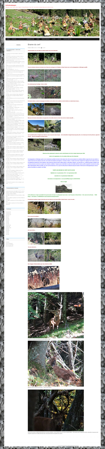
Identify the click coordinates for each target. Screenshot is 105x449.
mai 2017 (7, 217)
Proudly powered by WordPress (62, 445)
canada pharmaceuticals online (11, 191)
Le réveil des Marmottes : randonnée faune (13, 107)
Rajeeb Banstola (76, 445)
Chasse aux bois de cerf (10, 108)
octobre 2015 (8, 226)
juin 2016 (7, 221)
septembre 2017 (8, 214)
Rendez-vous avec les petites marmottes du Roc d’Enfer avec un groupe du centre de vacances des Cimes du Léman (15, 66)
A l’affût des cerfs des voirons (10, 112)
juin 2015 (7, 231)
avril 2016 (7, 223)
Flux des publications (9, 243)
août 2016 (7, 218)
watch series (8, 197)
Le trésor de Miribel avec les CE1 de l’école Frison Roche (15, 98)
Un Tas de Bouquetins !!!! (10, 69)
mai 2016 (7, 222)
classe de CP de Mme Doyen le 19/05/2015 (13, 178)
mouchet (43, 47)
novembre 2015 (8, 225)
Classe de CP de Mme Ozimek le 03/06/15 (13, 175)
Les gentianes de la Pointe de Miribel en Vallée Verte (14, 53)
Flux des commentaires (9, 244)
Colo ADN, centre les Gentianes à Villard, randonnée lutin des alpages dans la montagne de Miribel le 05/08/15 (15, 192)
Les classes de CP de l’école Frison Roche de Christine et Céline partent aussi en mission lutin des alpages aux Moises (15, 72)
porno (7, 195)
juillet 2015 (7, 230)
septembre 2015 (8, 227)
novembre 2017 (8, 213)
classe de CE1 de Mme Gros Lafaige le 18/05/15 (13, 179)
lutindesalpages (11, 5)
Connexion (7, 242)
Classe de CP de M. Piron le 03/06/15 (12, 176)
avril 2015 (7, 234)
